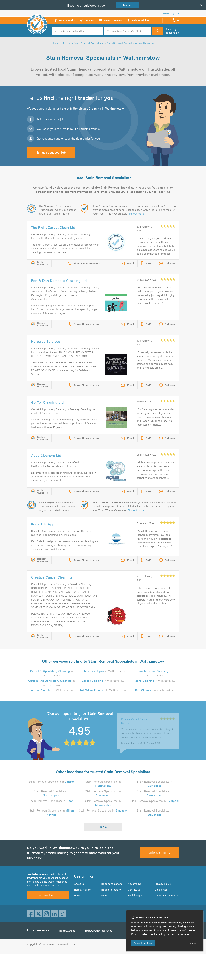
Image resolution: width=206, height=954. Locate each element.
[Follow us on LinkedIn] (54, 913)
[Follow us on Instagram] (46, 913)
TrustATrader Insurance (98, 930)
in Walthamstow (51, 673)
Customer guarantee (166, 895)
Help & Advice (82, 889)
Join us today (159, 852)
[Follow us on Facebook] (30, 913)
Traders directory (111, 889)
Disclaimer (161, 889)
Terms (104, 895)
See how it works (48, 895)
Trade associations (112, 884)
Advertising (134, 884)
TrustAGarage (67, 930)
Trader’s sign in (170, 13)
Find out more (135, 213)
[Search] (157, 31)
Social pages (135, 895)
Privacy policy (163, 884)
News (77, 895)
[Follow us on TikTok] (62, 913)
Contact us (134, 889)
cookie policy (157, 934)
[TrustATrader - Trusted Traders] (37, 19)
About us (79, 884)
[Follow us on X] (38, 913)
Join (127, 5)
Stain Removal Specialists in (51, 781)
